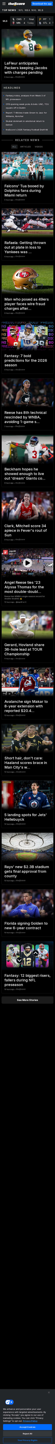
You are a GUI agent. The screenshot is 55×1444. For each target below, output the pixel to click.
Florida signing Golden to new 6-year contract (26, 925)
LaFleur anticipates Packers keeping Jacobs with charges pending (25, 68)
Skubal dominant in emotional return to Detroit (25, 123)
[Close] (49, 1392)
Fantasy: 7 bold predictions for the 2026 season (25, 360)
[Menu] (4, 3)
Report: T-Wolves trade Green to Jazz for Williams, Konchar (26, 114)
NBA (27, 10)
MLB (41, 10)
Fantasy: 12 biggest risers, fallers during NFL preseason (27, 980)
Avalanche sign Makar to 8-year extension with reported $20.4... (26, 706)
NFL (21, 10)
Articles (25, 146)
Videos (39, 146)
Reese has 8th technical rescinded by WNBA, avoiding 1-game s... (25, 417)
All (14, 146)
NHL (34, 10)
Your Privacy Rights (27, 1440)
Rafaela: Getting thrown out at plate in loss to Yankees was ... (25, 247)
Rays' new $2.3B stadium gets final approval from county (26, 871)
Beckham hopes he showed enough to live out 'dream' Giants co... (24, 474)
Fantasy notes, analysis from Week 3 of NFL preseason (25, 97)
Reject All (27, 1433)
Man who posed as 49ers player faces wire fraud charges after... (26, 304)
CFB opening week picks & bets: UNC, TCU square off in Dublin (27, 106)
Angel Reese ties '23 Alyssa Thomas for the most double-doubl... (24, 587)
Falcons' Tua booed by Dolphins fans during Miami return (24, 190)
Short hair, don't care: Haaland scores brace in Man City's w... (25, 762)
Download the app (42, 3)
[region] (27, 1416)
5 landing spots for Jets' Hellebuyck (25, 817)
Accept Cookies (27, 1427)
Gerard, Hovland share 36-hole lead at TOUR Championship (24, 649)
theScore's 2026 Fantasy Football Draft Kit (27, 129)
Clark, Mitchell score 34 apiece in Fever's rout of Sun (25, 530)
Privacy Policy (30, 1421)
